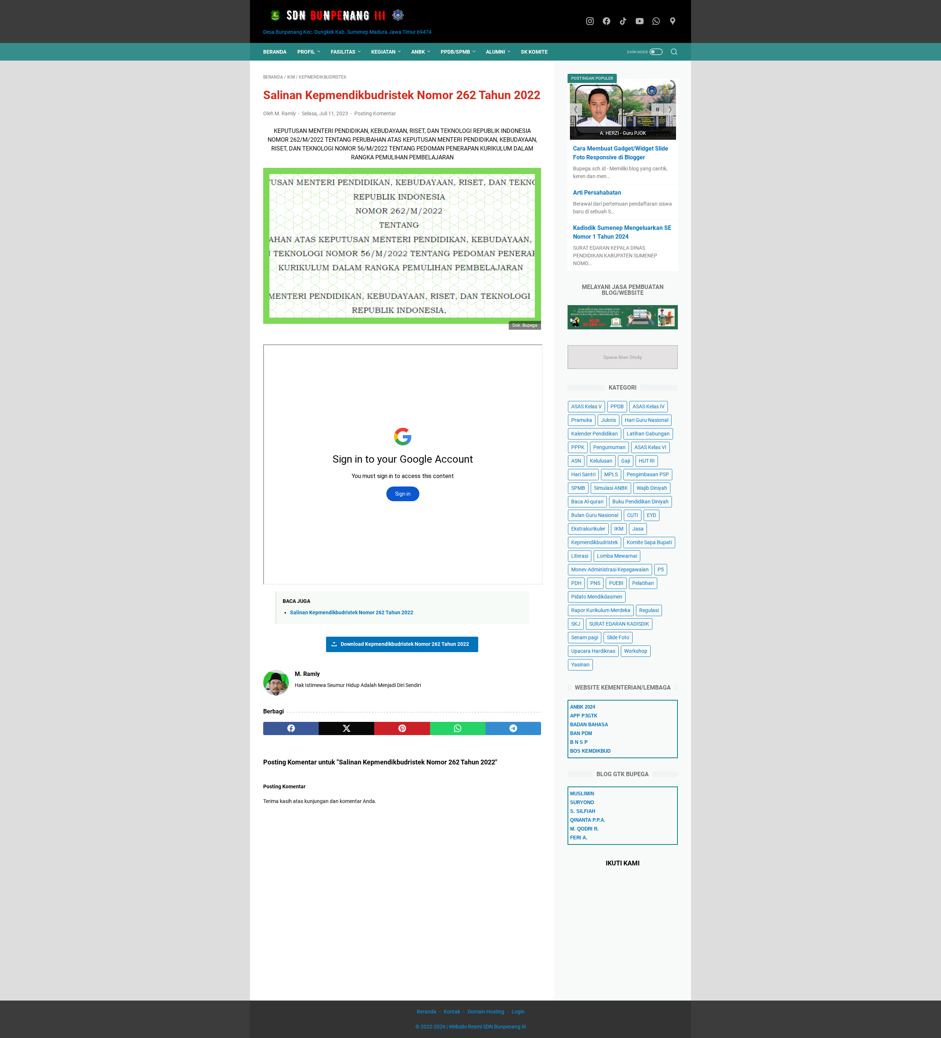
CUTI (632, 515)
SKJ (575, 624)
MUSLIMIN (582, 793)
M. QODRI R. (584, 829)
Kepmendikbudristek (594, 542)
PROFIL (306, 52)
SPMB (578, 488)
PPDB (617, 406)
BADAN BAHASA (589, 724)
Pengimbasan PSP (648, 474)
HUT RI (647, 461)
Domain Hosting (486, 1012)
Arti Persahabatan (597, 192)
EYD (651, 515)
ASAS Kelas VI (650, 447)
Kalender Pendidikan (594, 434)
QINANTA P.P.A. (587, 820)
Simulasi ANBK (611, 488)
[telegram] (513, 728)
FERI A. (578, 837)
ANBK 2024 (582, 707)
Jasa (638, 529)
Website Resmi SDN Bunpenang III (487, 1027)
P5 (661, 569)
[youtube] (639, 21)
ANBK (418, 52)
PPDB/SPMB (455, 52)
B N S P (579, 742)
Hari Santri (583, 474)
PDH (576, 583)
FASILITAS (343, 52)
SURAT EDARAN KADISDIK (619, 624)
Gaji (625, 461)
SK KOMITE (534, 52)
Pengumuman (609, 447)
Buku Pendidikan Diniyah (640, 501)
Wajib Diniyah (652, 488)
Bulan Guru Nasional (594, 515)
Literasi (579, 556)
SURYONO (582, 802)
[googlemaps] (673, 21)
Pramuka (581, 420)
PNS (595, 583)
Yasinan (580, 665)
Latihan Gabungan (648, 434)
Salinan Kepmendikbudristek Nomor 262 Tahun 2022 (351, 613)
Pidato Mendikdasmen (596, 597)
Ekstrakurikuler (588, 529)
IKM (618, 529)
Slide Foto (618, 637)
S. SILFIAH (582, 811)
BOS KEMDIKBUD (590, 751)
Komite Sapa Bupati (649, 542)
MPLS (611, 474)
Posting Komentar (375, 113)
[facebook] (606, 21)
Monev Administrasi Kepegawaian (610, 569)
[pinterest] (402, 728)
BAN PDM (581, 733)
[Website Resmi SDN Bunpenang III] (341, 15)
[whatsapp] (656, 21)
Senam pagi (584, 637)
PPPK (577, 447)
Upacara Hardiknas (593, 651)
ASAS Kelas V (586, 406)
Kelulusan (601, 461)
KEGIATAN (383, 52)
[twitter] (346, 728)
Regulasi (649, 610)
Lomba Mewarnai (617, 556)
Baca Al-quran (587, 501)
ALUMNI (495, 52)
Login (518, 1012)
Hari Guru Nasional (646, 420)
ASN (576, 461)
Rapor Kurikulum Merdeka (600, 610)
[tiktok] (623, 21)
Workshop (635, 651)
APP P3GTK (583, 716)
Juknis (608, 420)
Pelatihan (643, 583)
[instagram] (590, 21)
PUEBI (616, 583)
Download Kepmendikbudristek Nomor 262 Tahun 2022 (405, 644)
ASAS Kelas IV (649, 406)
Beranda (274, 52)
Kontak (452, 1012)
